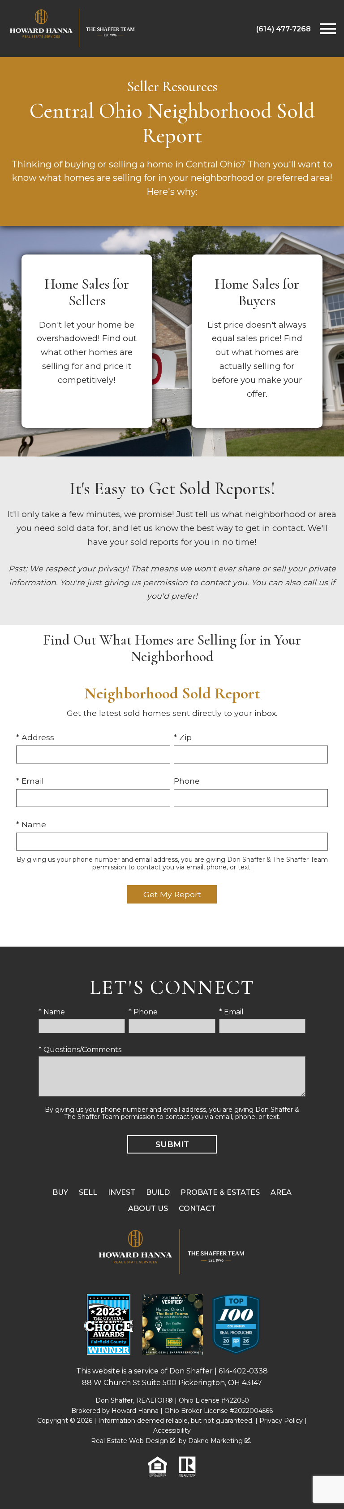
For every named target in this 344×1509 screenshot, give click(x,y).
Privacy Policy (281, 1421)
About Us (148, 1208)
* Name (31, 824)
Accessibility (172, 1430)
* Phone (143, 1012)
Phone (187, 780)
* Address (35, 737)
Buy (60, 1192)
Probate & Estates (220, 1192)
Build (158, 1192)
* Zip (183, 737)
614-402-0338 (243, 1371)
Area (281, 1192)
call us (315, 582)
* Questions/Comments (80, 1049)
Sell (88, 1192)
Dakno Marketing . (219, 1441)
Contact (197, 1208)
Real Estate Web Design (130, 1441)
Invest (121, 1192)
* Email (30, 780)
